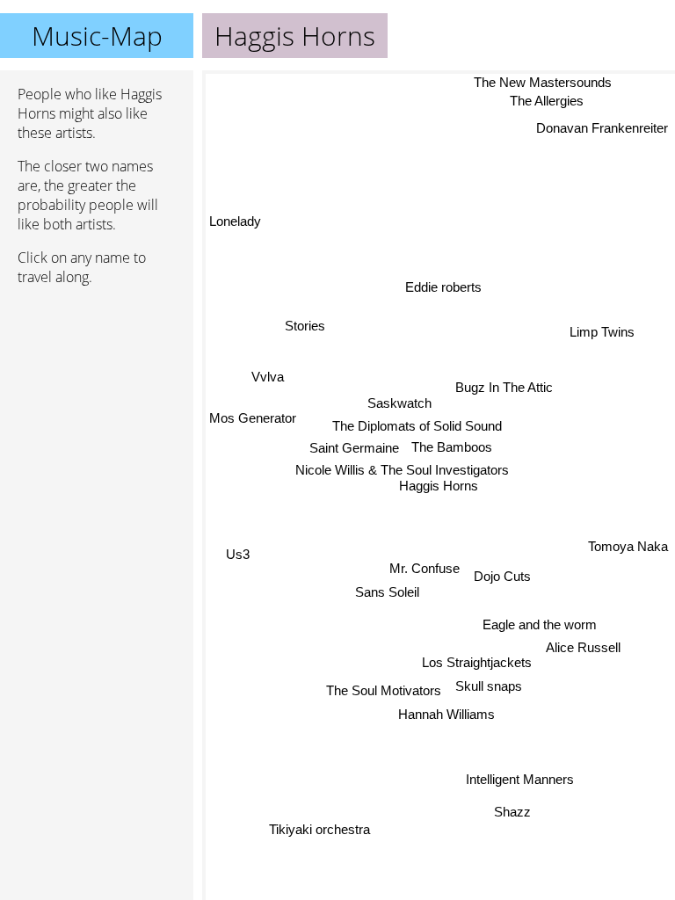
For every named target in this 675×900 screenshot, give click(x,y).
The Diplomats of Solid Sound (417, 424)
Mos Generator (252, 416)
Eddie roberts (444, 286)
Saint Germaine (354, 446)
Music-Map (97, 36)
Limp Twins (602, 331)
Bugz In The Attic (505, 387)
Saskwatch (400, 403)
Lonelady (235, 220)
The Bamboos (451, 446)
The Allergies (547, 100)
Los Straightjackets (477, 663)
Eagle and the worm (540, 624)
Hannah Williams (445, 713)
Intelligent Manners (519, 780)
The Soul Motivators (383, 689)
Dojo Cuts (502, 575)
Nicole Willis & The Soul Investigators (402, 469)
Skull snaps (488, 686)
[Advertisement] (97, 393)
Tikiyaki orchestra (317, 827)
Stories (305, 326)
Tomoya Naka (628, 553)
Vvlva (268, 375)
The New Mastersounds (543, 82)
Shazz (511, 812)
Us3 (238, 554)
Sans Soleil (387, 591)
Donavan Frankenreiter (602, 127)
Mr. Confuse (424, 567)
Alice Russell (583, 647)
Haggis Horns (438, 485)
